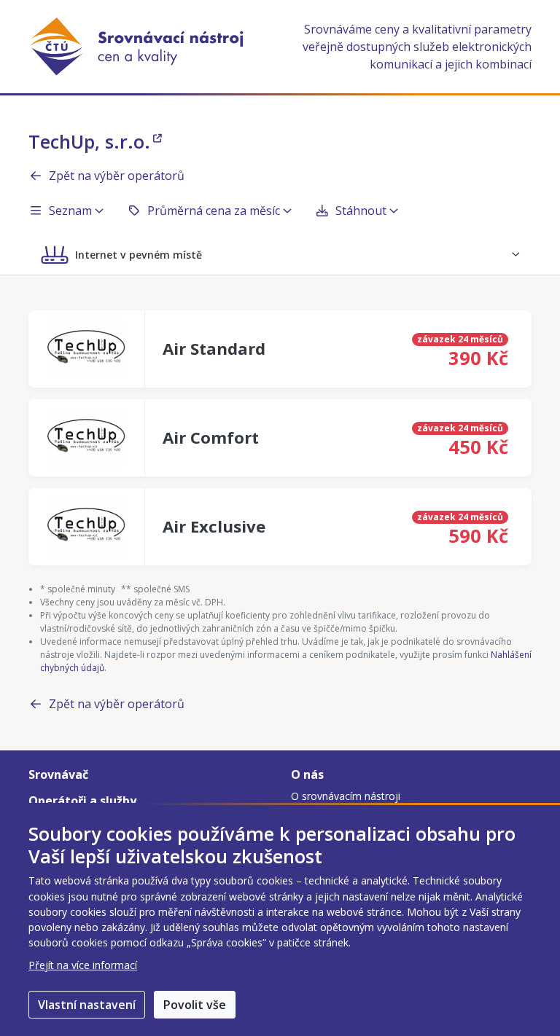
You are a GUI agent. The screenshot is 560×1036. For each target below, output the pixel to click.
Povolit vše (194, 1005)
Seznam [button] (70, 211)
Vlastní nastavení (87, 1005)
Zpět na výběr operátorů (116, 176)
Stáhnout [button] (360, 211)
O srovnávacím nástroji (345, 796)
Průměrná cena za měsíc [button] (213, 211)
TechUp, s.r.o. (89, 141)
